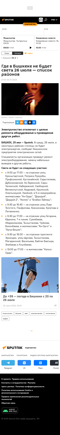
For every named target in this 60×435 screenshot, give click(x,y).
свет (26, 313)
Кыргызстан (7, 313)
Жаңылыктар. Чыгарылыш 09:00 (15, 42)
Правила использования (23, 379)
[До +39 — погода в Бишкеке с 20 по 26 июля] (30, 275)
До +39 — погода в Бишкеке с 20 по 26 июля (28, 298)
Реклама (31, 382)
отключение (50, 313)
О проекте (6, 379)
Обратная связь (8, 403)
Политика (22, 355)
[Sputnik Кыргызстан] (8, 21)
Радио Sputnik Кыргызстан (44, 355)
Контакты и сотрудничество (14, 382)
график (5, 319)
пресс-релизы (7, 386)
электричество (36, 313)
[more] (55, 305)
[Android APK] (9, 411)
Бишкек (18, 313)
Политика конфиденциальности (29, 386)
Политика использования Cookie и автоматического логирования (17, 391)
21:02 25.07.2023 (9, 79)
